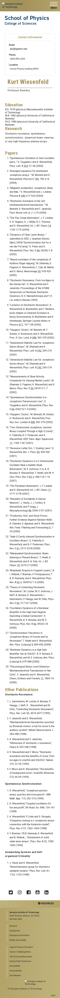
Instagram (21, 891)
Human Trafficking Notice (20, 952)
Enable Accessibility (18, 940)
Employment (15, 930)
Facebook (30, 891)
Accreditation (15, 975)
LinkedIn (47, 891)
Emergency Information (19, 935)
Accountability (16, 970)
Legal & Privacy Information (21, 947)
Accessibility (15, 966)
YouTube (39, 891)
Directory (13, 926)
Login (53, 995)
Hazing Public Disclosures (20, 961)
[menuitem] (31, 947)
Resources (47, 903)
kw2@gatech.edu (18, 49)
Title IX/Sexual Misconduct (21, 956)
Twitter (12, 891)
